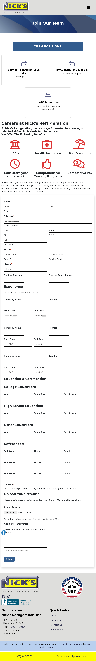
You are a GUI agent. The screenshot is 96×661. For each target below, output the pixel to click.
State (51, 234)
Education (39, 394)
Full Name (10, 451)
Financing (56, 620)
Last (51, 211)
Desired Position (13, 275)
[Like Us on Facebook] (4, 597)
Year (6, 394)
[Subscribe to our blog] (8, 597)
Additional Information (16, 524)
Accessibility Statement (71, 644)
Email (67, 451)
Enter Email (9, 259)
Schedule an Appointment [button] (72, 656)
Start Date (9, 311)
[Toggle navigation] (89, 7)
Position (53, 299)
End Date (39, 311)
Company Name (12, 299)
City (5, 235)
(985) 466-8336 (24, 656)
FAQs (53, 615)
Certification (70, 394)
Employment (57, 629)
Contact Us (56, 625)
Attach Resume (12, 507)
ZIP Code (8, 244)
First (6, 211)
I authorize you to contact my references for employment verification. (42, 488)
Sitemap (52, 647)
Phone (8, 264)
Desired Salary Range (60, 275)
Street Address (11, 225)
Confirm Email (55, 259)
